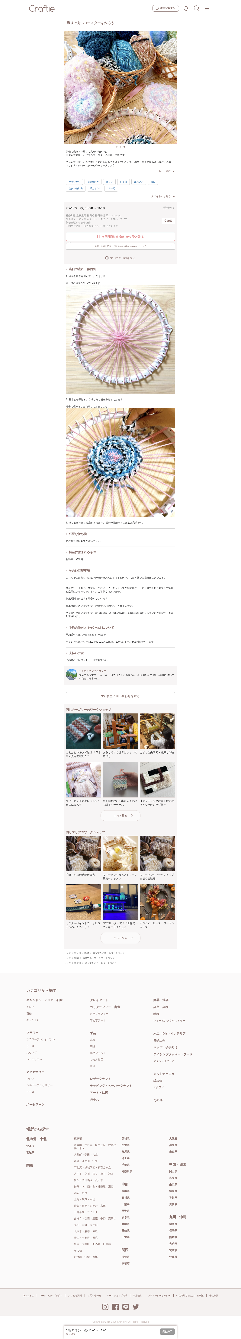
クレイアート (99, 1000)
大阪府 (173, 1138)
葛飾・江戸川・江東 (86, 1161)
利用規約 (137, 1295)
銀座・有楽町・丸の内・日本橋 (92, 1244)
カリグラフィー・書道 (105, 1007)
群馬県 (126, 1151)
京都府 (126, 1263)
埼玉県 (126, 1158)
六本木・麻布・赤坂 (86, 1231)
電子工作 (159, 1040)
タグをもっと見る (161, 196)
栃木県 (126, 1145)
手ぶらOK (95, 188)
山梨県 (126, 1204)
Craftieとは (28, 1295)
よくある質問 (75, 1295)
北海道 (30, 1145)
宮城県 (30, 1152)
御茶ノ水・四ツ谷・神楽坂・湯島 (94, 1186)
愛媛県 (173, 1204)
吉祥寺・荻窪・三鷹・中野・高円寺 (95, 1218)
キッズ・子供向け (165, 1047)
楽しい (109, 181)
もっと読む (165, 171)
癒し (153, 181)
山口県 (173, 1184)
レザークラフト (100, 1078)
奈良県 (173, 1151)
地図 (169, 220)
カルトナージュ (164, 1073)
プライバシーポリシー (159, 1295)
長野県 (126, 1210)
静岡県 (126, 1223)
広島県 (173, 1177)
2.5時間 (111, 188)
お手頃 (123, 181)
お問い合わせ (94, 1295)
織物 (156, 1014)
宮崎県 (173, 1250)
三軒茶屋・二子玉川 (86, 1212)
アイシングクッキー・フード (173, 1054)
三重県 (126, 1237)
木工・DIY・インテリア (169, 1033)
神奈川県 (127, 1171)
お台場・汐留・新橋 (86, 1256)
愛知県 (126, 1230)
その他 (157, 1100)
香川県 (173, 1197)
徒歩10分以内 (76, 188)
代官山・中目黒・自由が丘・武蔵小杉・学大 (95, 1147)
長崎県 (173, 1230)
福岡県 (173, 1223)
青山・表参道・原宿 (86, 1237)
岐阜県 (126, 1217)
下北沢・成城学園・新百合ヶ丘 (92, 1167)
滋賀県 (126, 1256)
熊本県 (173, 1237)
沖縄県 (173, 1256)
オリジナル (74, 181)
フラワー (32, 1032)
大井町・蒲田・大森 (86, 1154)
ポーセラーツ (35, 1104)
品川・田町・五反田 (86, 1224)
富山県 (126, 1191)
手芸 (93, 1033)
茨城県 (126, 1138)
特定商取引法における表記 (190, 1295)
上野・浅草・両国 (84, 1199)
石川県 (126, 1197)
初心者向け (93, 181)
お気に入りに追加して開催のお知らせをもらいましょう (134, 246)
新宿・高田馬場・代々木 (88, 1180)
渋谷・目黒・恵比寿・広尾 (90, 1205)
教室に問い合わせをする (123, 696)
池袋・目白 (80, 1192)
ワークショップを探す (51, 1295)
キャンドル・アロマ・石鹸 (44, 1000)
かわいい (138, 181)
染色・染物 (161, 1007)
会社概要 (213, 1295)
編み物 (157, 1080)
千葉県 (126, 1164)
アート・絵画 (99, 1092)
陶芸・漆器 (161, 1000)
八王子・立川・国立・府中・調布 (94, 1173)
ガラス (94, 1099)
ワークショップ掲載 (117, 1295)
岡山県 (173, 1171)
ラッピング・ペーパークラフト (111, 1085)
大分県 (173, 1243)
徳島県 (173, 1191)
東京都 (78, 1138)
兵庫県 (173, 1145)
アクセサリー (35, 1071)
